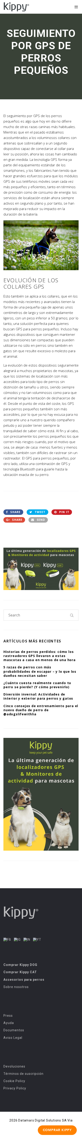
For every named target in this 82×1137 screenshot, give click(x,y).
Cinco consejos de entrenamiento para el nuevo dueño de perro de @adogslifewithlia (40, 710)
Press (8, 1015)
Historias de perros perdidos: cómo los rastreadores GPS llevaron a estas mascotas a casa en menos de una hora (39, 655)
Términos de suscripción (23, 1073)
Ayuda (8, 1023)
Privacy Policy (14, 1088)
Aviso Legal (12, 1037)
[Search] (72, 615)
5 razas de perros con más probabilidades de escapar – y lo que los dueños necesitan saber (39, 671)
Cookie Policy (14, 1081)
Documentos (13, 1030)
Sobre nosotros (16, 987)
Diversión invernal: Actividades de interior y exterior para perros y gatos (38, 696)
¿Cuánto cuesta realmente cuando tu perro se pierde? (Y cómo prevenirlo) (37, 685)
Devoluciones (14, 1066)
